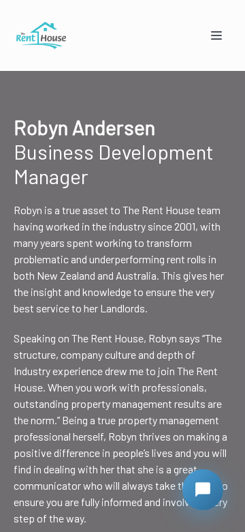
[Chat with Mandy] (202, 489)
